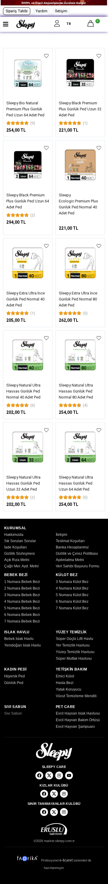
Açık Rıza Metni (16, 560)
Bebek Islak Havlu (19, 639)
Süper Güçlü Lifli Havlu (74, 639)
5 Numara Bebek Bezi (22, 608)
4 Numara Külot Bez (72, 588)
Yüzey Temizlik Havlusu (75, 652)
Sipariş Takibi (17, 11)
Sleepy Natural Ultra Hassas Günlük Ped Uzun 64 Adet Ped (76, 483)
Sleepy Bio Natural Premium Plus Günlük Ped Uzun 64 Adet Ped (25, 109)
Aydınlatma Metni (70, 560)
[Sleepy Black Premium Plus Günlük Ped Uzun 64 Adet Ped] (27, 164)
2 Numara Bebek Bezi (22, 588)
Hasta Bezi (65, 683)
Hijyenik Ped (14, 676)
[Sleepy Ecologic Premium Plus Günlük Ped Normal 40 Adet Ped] (80, 164)
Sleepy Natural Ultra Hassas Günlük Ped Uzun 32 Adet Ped (23, 483)
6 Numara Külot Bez (72, 601)
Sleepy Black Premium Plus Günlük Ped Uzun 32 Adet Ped (80, 109)
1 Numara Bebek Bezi (22, 582)
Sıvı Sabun (13, 713)
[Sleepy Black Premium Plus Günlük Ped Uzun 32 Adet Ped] (80, 72)
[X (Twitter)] (49, 775)
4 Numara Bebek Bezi (22, 601)
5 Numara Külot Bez (72, 595)
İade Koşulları (15, 547)
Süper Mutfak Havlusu (74, 658)
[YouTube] (69, 775)
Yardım (41, 11)
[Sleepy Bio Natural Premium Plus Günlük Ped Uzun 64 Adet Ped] (27, 72)
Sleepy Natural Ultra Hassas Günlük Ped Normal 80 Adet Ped (76, 391)
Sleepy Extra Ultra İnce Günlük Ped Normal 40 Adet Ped (25, 299)
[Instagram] (59, 775)
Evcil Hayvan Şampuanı (75, 726)
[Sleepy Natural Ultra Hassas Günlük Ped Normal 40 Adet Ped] (27, 354)
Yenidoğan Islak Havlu (22, 645)
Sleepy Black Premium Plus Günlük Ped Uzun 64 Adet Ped (27, 201)
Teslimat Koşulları (70, 541)
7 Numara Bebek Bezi (22, 621)
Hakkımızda (13, 535)
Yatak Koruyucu (68, 689)
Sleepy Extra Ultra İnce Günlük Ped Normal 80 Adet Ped (78, 299)
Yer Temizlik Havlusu (73, 645)
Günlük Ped (13, 683)
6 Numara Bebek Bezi (22, 615)
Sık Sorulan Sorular (20, 541)
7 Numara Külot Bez (72, 608)
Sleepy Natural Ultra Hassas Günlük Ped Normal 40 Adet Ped (23, 391)
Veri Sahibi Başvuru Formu (77, 566)
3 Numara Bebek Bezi (22, 595)
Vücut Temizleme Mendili (76, 696)
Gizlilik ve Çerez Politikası (77, 553)
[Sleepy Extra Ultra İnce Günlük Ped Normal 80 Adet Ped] (80, 262)
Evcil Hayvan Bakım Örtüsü (78, 720)
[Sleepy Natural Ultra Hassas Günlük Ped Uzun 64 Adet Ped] (80, 447)
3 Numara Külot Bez (72, 582)
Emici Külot (65, 676)
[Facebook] (39, 775)
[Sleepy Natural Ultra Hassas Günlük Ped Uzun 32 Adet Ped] (27, 447)
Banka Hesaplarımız (72, 547)
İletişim (61, 11)
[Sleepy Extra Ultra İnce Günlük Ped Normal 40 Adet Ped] (27, 262)
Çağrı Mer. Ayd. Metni (21, 566)
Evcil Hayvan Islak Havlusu (78, 713)
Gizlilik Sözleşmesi (19, 553)
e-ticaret (66, 860)
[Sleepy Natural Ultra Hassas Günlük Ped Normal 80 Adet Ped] (80, 354)
